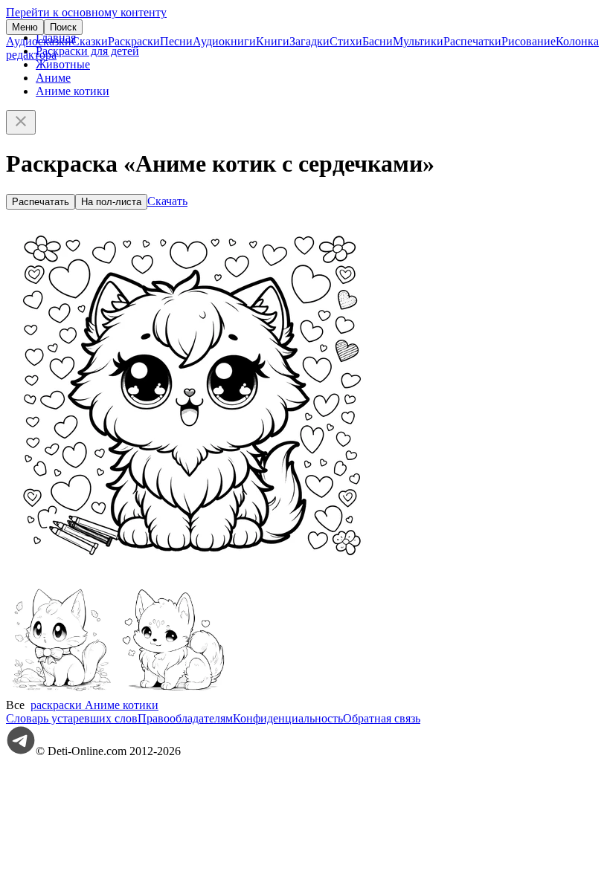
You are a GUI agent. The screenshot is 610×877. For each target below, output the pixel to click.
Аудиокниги (224, 41)
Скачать (167, 201)
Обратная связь (381, 718)
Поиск (63, 27)
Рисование (528, 41)
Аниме (53, 77)
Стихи (346, 41)
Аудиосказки (38, 41)
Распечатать (40, 201)
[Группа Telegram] (21, 751)
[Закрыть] (21, 122)
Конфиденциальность (288, 718)
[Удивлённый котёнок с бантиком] (62, 691)
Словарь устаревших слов (72, 718)
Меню (25, 27)
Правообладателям (185, 718)
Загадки (309, 41)
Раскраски (134, 41)
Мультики (418, 41)
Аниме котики (72, 91)
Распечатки (472, 41)
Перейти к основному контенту (86, 12)
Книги (272, 41)
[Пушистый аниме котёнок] (173, 691)
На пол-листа (111, 201)
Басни (377, 41)
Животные (63, 64)
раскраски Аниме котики (94, 705)
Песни (176, 41)
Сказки (89, 41)
